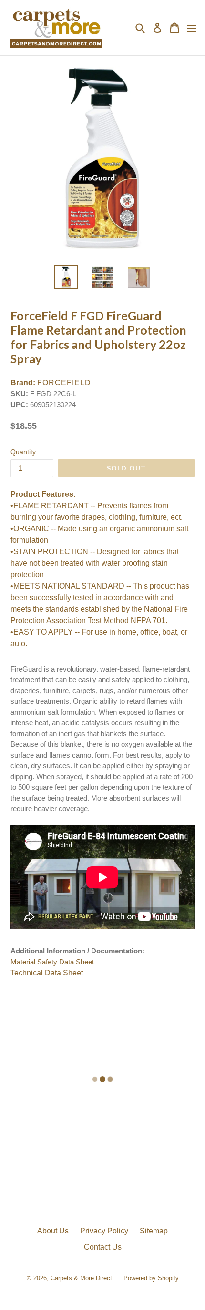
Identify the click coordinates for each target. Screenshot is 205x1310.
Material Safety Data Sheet (52, 962)
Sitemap (154, 1231)
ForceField (64, 383)
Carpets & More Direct (81, 1278)
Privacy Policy (104, 1231)
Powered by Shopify (151, 1278)
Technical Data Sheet (46, 973)
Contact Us (103, 1247)
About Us (53, 1231)
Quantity (23, 452)
